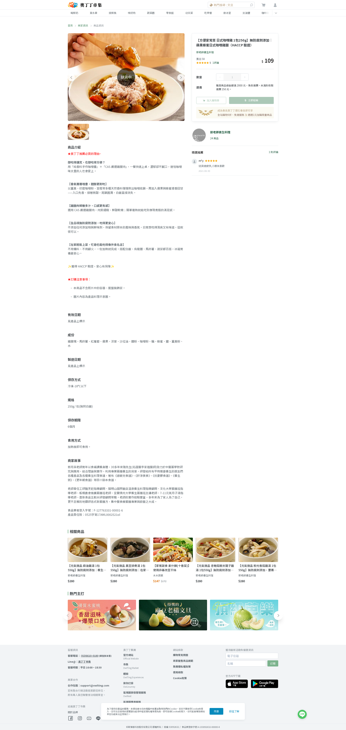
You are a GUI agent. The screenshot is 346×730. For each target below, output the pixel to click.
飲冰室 (227, 13)
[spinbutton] (232, 77)
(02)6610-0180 (89, 655)
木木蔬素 (158, 575)
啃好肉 (132, 13)
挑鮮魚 (112, 13)
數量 (199, 77)
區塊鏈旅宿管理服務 (134, 692)
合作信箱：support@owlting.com (88, 685)
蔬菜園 (151, 13)
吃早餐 (208, 13)
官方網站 (128, 655)
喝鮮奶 (74, 13)
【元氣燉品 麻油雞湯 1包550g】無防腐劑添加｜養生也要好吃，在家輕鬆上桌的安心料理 (87, 567)
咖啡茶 (265, 13)
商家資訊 (83, 25)
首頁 (70, 25)
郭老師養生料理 (205, 52)
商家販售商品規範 (183, 661)
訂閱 (272, 663)
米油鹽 (246, 13)
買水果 (93, 13)
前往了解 (234, 711)
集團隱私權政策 (182, 666)
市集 (125, 664)
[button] (71, 77)
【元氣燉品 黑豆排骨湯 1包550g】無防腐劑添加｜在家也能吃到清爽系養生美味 (129, 567)
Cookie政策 (180, 678)
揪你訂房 (128, 683)
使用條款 (178, 672)
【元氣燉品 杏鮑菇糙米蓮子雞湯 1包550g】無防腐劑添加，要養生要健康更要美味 (215, 567)
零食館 (170, 13)
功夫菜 (189, 13)
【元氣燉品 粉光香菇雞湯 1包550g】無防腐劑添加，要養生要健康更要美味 (257, 567)
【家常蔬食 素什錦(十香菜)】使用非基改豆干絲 (172, 567)
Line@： (79, 661)
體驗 (125, 673)
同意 (216, 711)
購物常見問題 (180, 655)
